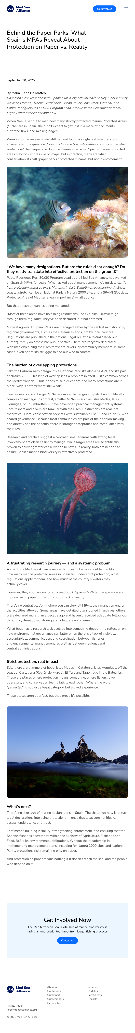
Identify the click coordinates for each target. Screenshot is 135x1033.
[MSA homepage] (18, 8)
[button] (126, 8)
